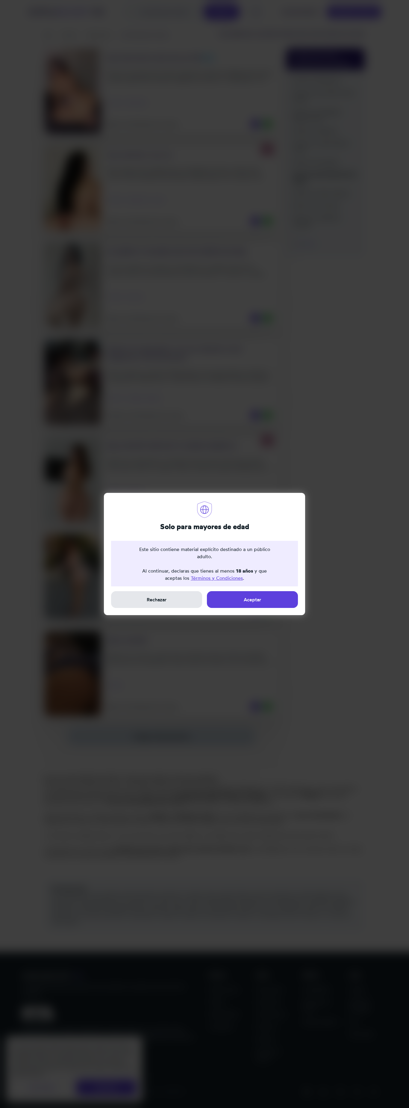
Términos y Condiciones (217, 578)
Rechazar (156, 600)
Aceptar (252, 600)
